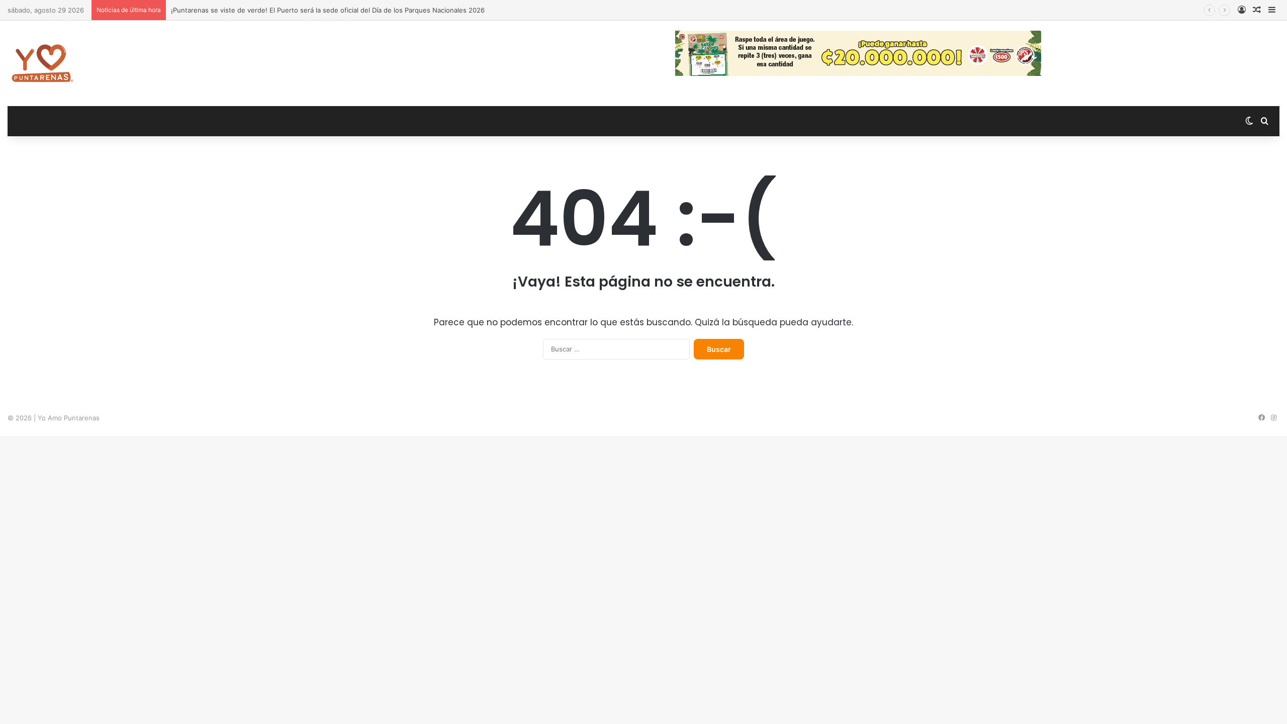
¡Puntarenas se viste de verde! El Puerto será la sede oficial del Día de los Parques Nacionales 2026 (328, 10)
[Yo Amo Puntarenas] (42, 63)
